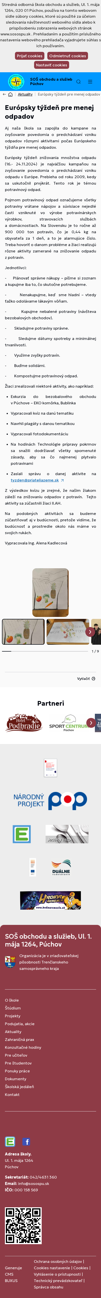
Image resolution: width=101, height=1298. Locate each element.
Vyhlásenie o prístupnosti (57, 1274)
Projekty (12, 1015)
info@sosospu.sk (33, 1183)
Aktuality (25, 94)
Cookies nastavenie (52, 1267)
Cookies (81, 1267)
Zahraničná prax (19, 1039)
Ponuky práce (17, 1070)
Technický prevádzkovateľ (58, 1280)
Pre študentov (18, 1063)
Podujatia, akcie (20, 1023)
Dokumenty (15, 1078)
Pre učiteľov (16, 1055)
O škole (12, 1000)
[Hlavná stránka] (10, 94)
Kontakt (12, 1094)
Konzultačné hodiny (23, 1047)
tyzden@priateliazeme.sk (35, 480)
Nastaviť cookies (51, 64)
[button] (78, 81)
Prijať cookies (29, 55)
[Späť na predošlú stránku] (5, 94)
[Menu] (90, 82)
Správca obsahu (48, 1286)
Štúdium (13, 1008)
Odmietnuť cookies (67, 55)
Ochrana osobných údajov (58, 1261)
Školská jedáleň (19, 1086)
